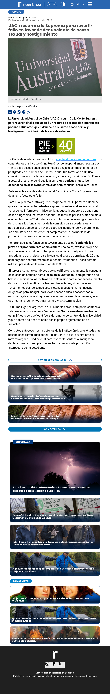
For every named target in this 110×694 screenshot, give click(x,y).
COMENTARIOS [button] (52, 429)
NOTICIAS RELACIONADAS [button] (52, 360)
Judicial (16, 11)
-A (50, 4)
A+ (54, 4)
